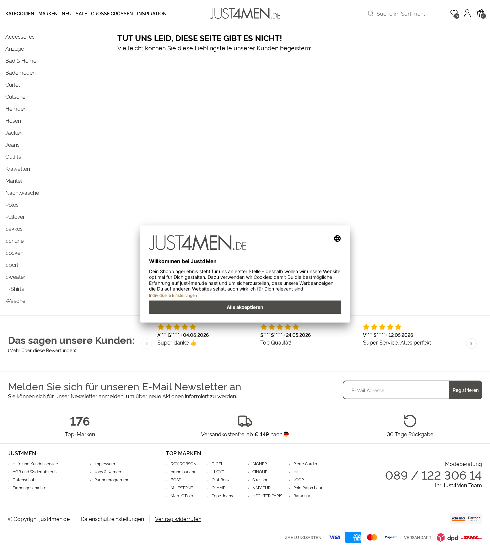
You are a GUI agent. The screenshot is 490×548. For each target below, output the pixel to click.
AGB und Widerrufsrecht (35, 471)
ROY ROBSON (183, 463)
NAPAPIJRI (262, 487)
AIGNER (259, 463)
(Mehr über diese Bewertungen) (42, 350)
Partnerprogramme (111, 479)
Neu (67, 13)
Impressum (104, 463)
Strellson (260, 479)
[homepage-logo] (245, 13)
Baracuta (301, 495)
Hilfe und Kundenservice (35, 463)
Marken (48, 13)
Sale (81, 13)
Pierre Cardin (305, 463)
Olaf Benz (221, 479)
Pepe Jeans (222, 495)
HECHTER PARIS (267, 495)
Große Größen (112, 13)
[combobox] (411, 13)
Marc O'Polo (182, 495)
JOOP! (299, 479)
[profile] (467, 13)
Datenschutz (24, 479)
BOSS (176, 479)
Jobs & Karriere (108, 471)
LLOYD (218, 471)
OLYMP (218, 487)
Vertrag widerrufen (178, 518)
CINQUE (259, 471)
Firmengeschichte (29, 487)
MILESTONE (182, 487)
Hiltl (297, 471)
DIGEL (217, 463)
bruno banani (183, 471)
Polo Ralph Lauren (308, 487)
